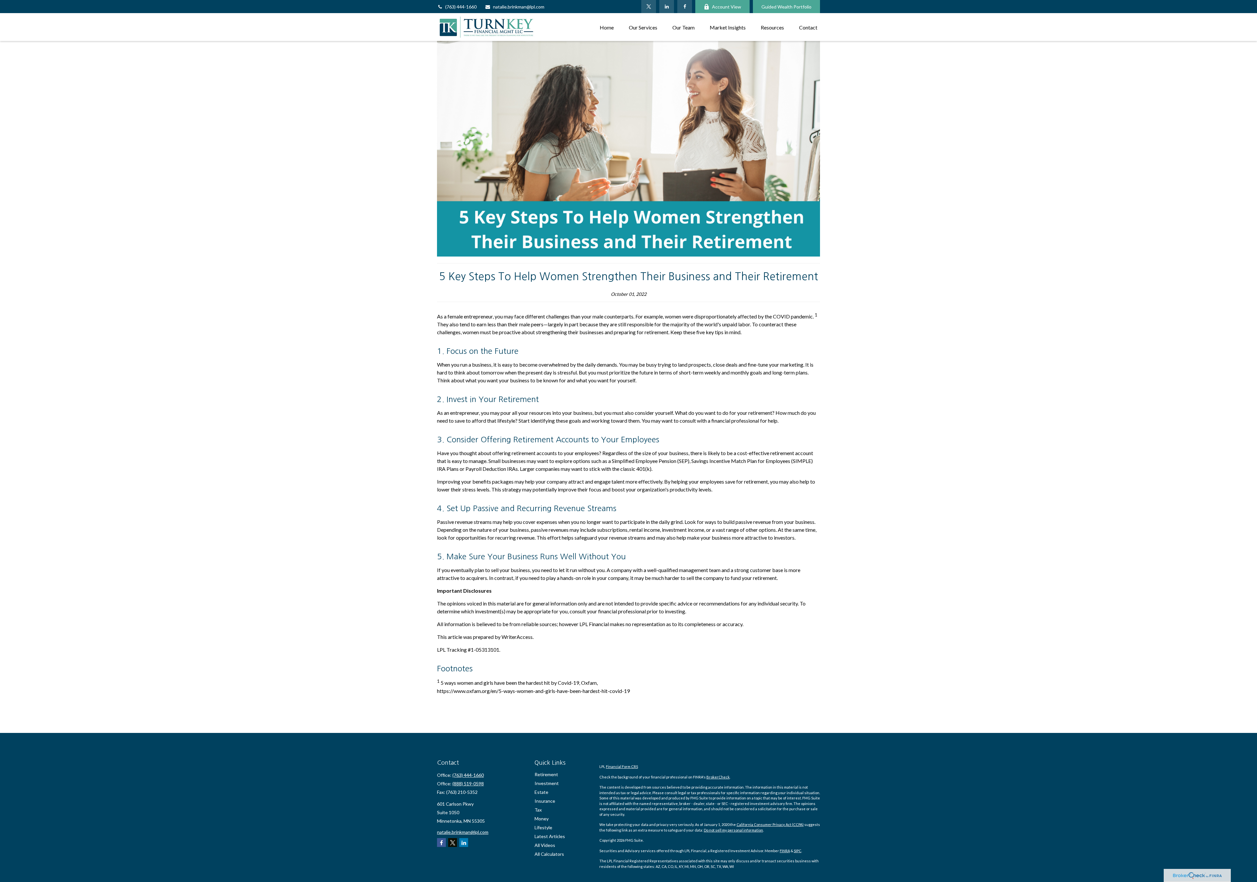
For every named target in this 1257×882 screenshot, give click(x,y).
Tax (538, 810)
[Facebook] (684, 6)
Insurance (545, 801)
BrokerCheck (718, 777)
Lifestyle (543, 827)
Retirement (546, 774)
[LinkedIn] (666, 6)
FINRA (785, 851)
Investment (547, 783)
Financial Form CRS (622, 766)
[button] (606, 27)
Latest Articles (550, 836)
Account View (726, 7)
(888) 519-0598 (468, 783)
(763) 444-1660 (461, 7)
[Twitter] (648, 6)
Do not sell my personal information (733, 830)
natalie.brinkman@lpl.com (518, 7)
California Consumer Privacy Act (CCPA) (770, 824)
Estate (541, 792)
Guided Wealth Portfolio (786, 7)
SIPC (797, 851)
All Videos (545, 845)
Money (542, 818)
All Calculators (549, 854)
